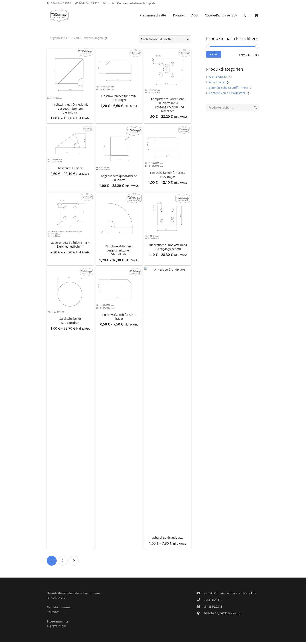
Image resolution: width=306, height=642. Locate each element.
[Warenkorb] (256, 15)
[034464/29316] (199, 606)
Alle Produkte (218, 77)
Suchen (255, 108)
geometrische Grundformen (228, 88)
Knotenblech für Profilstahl (227, 93)
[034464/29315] (199, 599)
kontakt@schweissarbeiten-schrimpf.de (131, 3)
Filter (213, 54)
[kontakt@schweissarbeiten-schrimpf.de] (199, 593)
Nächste (74, 561)
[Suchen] (244, 15)
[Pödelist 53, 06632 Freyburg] (199, 613)
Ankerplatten (217, 82)
